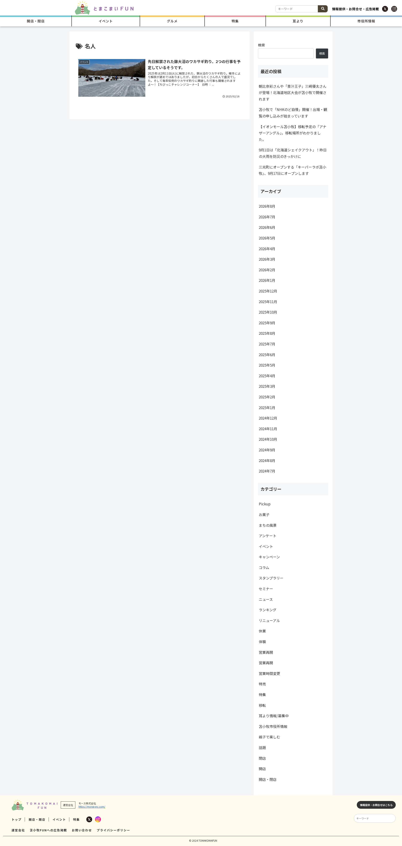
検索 (261, 45)
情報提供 (338, 8)
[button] (323, 8)
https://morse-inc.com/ (92, 806)
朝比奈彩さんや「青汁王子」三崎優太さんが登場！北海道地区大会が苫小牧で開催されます (292, 93)
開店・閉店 (37, 819)
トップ (17, 819)
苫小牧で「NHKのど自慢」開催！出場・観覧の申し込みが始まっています (293, 112)
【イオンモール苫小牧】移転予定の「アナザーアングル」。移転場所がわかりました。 (292, 133)
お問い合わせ (82, 830)
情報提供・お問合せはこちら (376, 805)
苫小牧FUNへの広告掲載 (48, 830)
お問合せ (355, 8)
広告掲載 (372, 8)
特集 (76, 819)
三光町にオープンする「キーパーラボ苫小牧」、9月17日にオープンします (292, 170)
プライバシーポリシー (113, 830)
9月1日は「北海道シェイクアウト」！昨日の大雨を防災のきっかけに (293, 153)
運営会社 (18, 830)
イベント (59, 819)
